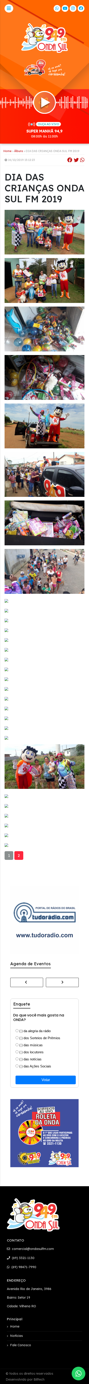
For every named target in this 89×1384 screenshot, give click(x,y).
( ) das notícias (30, 1059)
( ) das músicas (30, 1045)
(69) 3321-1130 (22, 1258)
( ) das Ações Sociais (34, 1066)
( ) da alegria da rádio (34, 1031)
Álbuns (18, 151)
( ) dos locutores (31, 1052)
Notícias (16, 1336)
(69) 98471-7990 (23, 1267)
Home (7, 151)
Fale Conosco (20, 1345)
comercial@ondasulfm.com (32, 1249)
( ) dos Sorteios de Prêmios (39, 1038)
